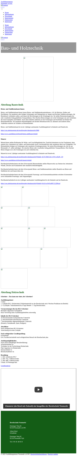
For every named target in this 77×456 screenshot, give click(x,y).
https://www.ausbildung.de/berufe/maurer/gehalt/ (16, 160)
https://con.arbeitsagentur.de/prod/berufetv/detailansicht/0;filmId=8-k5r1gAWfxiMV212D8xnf (30, 183)
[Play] (38, 389)
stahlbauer (30, 134)
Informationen (9, 14)
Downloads (8, 16)
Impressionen (9, 18)
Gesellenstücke (5, 366)
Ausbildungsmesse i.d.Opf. (7, 2)
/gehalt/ (35, 134)
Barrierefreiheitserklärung (39, 454)
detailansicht (31, 130)
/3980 (37, 130)
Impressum (8, 21)
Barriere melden (53, 454)
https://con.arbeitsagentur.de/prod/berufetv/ (14, 130)
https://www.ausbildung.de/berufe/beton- (14, 134)
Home (7, 12)
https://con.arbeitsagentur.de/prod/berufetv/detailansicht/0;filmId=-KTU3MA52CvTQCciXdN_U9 (32, 157)
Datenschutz (9, 20)
